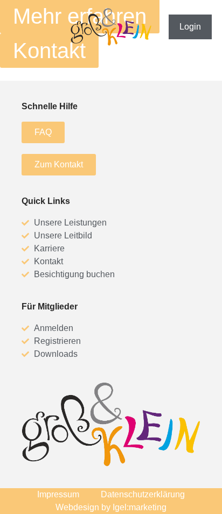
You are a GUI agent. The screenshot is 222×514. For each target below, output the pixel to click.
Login (190, 26)
